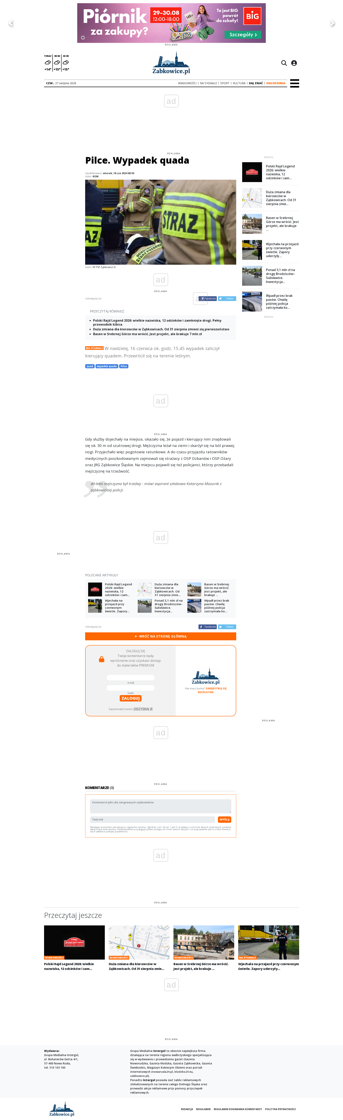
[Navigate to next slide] (332, 23)
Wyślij (224, 819)
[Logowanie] (294, 63)
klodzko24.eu (183, 1072)
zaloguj (130, 698)
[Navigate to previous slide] (10, 23)
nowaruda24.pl (162, 1072)
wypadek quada (107, 366)
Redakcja (187, 1109)
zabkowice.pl (139, 1076)
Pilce (124, 366)
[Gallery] (171, 23)
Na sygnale (94, 348)
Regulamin (203, 1109)
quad (90, 366)
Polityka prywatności (280, 1109)
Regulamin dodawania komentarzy (238, 1109)
